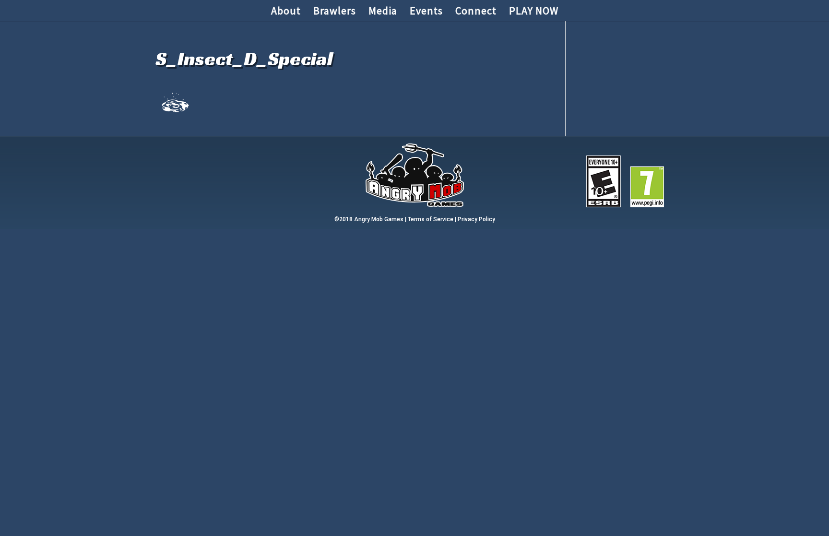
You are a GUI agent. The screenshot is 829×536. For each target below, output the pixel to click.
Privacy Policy (476, 219)
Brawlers (334, 12)
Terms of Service (430, 219)
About (286, 12)
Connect (476, 12)
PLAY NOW (533, 12)
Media (382, 12)
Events (426, 12)
